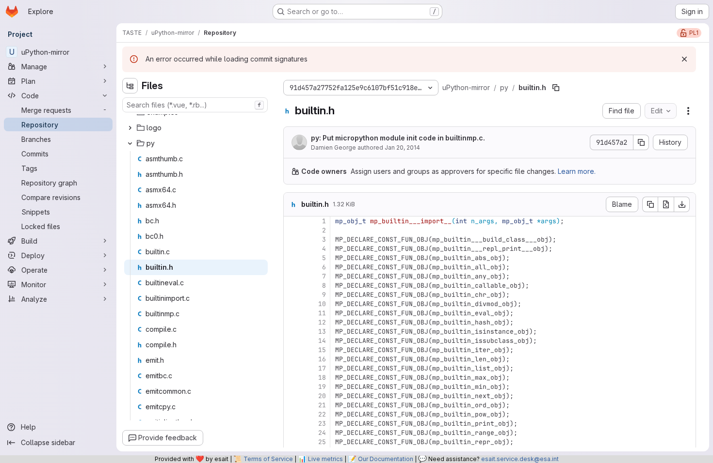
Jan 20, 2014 (402, 147)
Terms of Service (268, 459)
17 (322, 368)
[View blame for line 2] (292, 230)
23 (322, 423)
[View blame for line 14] (292, 340)
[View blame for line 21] (292, 405)
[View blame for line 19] (292, 386)
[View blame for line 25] (292, 442)
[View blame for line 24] (292, 432)
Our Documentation (385, 459)
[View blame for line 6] (292, 267)
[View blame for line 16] (292, 359)
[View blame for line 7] (292, 276)
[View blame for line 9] (292, 294)
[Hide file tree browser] (130, 85)
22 (322, 414)
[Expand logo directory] (130, 128)
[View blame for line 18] (292, 377)
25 (322, 442)
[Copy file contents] (650, 204)
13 (322, 331)
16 (322, 359)
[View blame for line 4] (292, 248)
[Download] (682, 204)
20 (322, 396)
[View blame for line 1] (292, 221)
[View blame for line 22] (292, 414)
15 (322, 350)
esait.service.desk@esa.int (520, 459)
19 (322, 387)
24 (322, 433)
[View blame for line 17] (292, 368)
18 (322, 377)
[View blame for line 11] (292, 313)
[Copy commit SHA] (641, 142)
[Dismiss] (684, 59)
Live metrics (325, 459)
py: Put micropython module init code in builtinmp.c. (398, 138)
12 (322, 322)
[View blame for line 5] (292, 257)
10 (322, 304)
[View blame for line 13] (292, 331)
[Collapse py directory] (130, 143)
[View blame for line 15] (292, 350)
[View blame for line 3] (292, 239)
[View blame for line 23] (292, 423)
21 (322, 405)
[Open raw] (666, 204)
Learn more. (577, 171)
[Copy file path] (556, 87)
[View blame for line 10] (292, 304)
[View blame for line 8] (292, 285)
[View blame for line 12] (292, 322)
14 (322, 341)
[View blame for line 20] (292, 396)
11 (322, 313)
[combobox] (195, 104)
